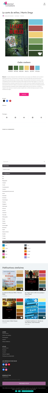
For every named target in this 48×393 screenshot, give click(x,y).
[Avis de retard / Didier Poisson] (12, 309)
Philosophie (5, 216)
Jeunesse (4, 212)
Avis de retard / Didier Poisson (9, 321)
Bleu (6, 245)
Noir (6, 251)
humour (4, 210)
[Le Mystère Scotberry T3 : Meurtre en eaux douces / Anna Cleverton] (35, 309)
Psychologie (5, 225)
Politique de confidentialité (8, 356)
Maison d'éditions (6, 341)
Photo (3, 219)
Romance (4, 227)
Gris (28, 245)
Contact (4, 351)
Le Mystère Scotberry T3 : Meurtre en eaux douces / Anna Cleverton (34, 321)
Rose (6, 254)
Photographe (5, 337)
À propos (4, 349)
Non (19, 391)
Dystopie (4, 195)
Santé (3, 229)
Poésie (3, 221)
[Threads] (15, 117)
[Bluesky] (24, 117)
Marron (28, 248)
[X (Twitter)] (32, 117)
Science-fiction (5, 231)
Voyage (4, 238)
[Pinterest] (41, 117)
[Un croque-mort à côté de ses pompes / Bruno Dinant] (35, 280)
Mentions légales (6, 354)
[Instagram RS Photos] (6, 369)
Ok (16, 391)
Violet (28, 257)
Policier (22, 15)
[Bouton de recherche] (44, 161)
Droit (3, 193)
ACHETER (24, 94)
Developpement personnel (8, 191)
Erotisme (4, 197)
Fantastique (5, 199)
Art (3, 176)
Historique (4, 206)
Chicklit (4, 182)
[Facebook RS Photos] (3, 369)
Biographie (4, 180)
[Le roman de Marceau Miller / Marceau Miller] (12, 280)
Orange (28, 251)
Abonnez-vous (24, 383)
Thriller (4, 236)
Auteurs (4, 339)
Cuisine (4, 189)
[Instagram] (6, 364)
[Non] (46, 389)
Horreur (4, 208)
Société (4, 233)
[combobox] (22, 161)
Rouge (28, 254)
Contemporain (5, 187)
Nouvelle (4, 214)
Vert (6, 257)
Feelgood (4, 204)
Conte (3, 184)
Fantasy (4, 202)
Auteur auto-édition (6, 335)
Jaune (6, 248)
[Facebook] (6, 117)
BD (3, 178)
